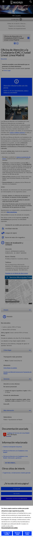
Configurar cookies (7, 533)
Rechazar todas (17, 533)
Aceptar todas (27, 533)
